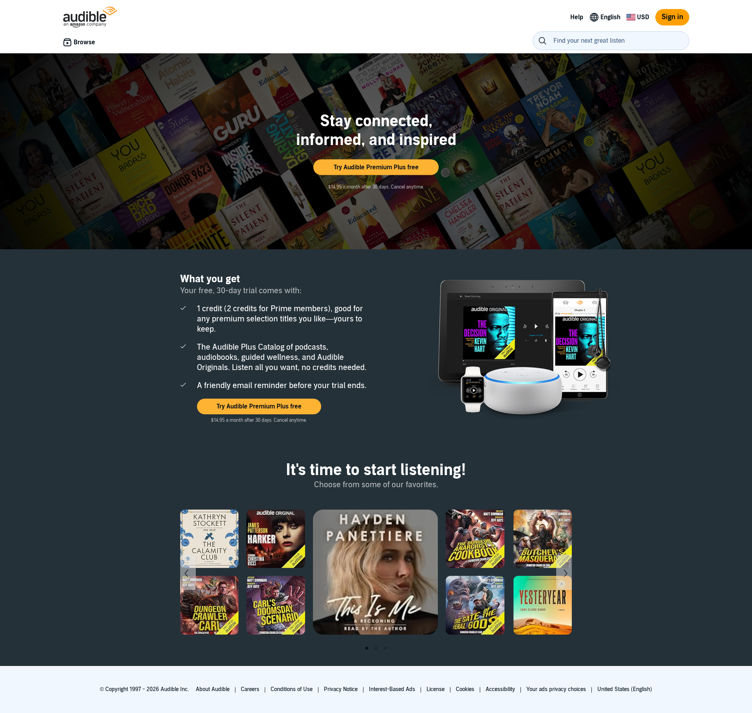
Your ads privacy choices (556, 689)
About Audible (213, 689)
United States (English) (624, 689)
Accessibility (500, 689)
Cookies (465, 689)
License (436, 689)
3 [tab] (385, 648)
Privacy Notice (341, 689)
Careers (250, 689)
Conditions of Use (292, 689)
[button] (376, 167)
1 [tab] (367, 648)
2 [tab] (376, 648)
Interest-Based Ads (392, 689)
